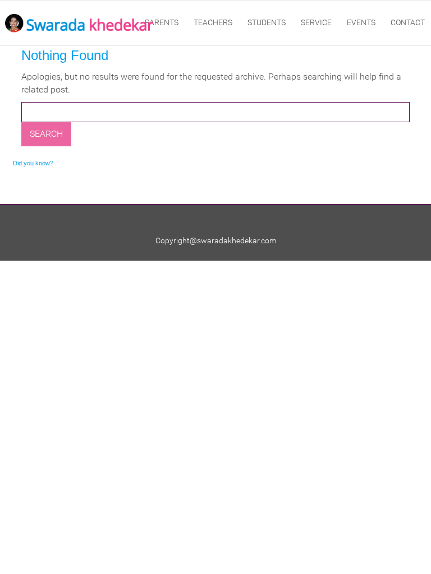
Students (266, 22)
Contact (408, 22)
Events (361, 22)
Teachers (213, 22)
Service (316, 22)
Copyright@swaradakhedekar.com (215, 240)
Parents (161, 22)
